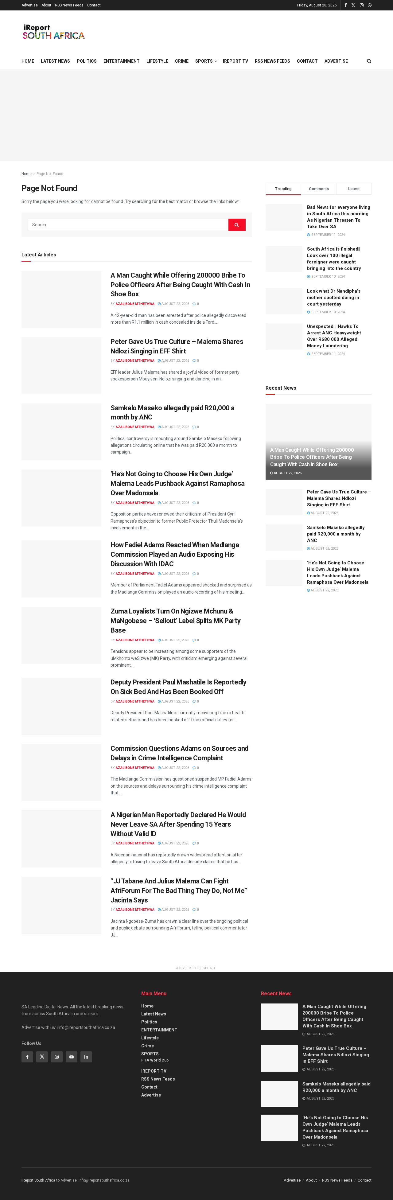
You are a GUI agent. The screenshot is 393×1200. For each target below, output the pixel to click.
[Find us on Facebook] (345, 5)
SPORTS (204, 61)
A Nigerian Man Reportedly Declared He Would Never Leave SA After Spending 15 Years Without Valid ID (178, 824)
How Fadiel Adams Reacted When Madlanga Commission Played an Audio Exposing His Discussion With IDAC (175, 554)
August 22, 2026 (175, 304)
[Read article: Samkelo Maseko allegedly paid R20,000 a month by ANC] (61, 432)
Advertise (29, 5)
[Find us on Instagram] (362, 5)
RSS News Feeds (69, 5)
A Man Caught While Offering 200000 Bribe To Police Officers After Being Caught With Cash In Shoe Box (180, 284)
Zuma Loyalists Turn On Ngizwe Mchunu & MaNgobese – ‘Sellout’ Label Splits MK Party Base (175, 620)
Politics (87, 61)
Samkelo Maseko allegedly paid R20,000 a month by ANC (336, 534)
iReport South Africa (38, 1180)
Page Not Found (50, 174)
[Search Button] (369, 61)
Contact (94, 5)
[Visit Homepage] (53, 32)
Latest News (55, 61)
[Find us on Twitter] (353, 5)
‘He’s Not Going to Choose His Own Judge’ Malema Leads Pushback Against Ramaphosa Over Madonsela (178, 483)
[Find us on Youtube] (71, 1056)
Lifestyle (157, 61)
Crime (182, 61)
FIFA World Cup (155, 1060)
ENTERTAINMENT (121, 61)
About (46, 5)
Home (27, 61)
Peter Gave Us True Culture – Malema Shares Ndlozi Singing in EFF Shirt (339, 498)
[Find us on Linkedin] (86, 1056)
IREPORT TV (235, 61)
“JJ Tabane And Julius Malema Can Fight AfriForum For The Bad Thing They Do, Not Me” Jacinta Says (179, 890)
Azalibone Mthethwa (135, 304)
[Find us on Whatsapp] (370, 5)
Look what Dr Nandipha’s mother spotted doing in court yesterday (333, 297)
